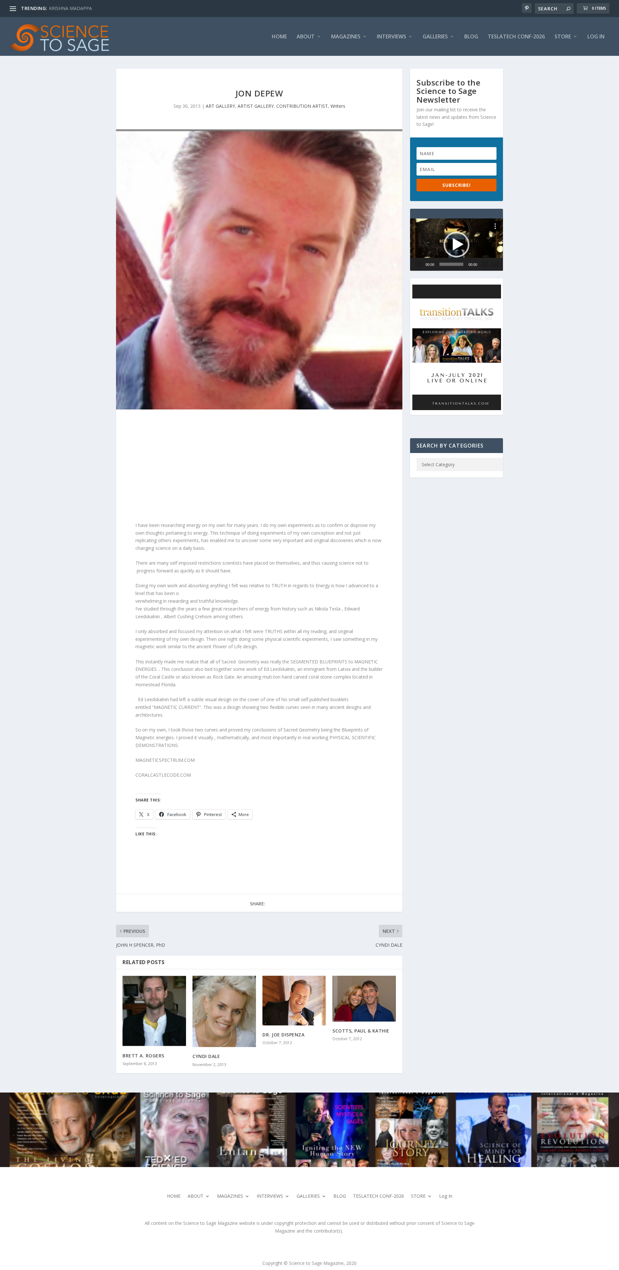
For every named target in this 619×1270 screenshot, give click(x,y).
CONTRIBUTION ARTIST (302, 106)
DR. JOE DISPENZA (283, 1035)
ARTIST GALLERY (256, 106)
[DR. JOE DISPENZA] (294, 1000)
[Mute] (485, 264)
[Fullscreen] (495, 264)
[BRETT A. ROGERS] (154, 1011)
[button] (456, 244)
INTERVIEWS (391, 37)
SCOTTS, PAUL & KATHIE (360, 1031)
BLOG (471, 37)
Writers (337, 106)
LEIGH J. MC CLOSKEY (72, 8)
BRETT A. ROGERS (143, 1056)
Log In (595, 37)
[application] (456, 244)
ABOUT (306, 37)
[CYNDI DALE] (224, 1011)
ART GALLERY (220, 106)
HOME (279, 37)
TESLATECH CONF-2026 (516, 37)
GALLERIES (435, 37)
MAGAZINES (345, 37)
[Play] (419, 264)
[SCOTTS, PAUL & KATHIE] (364, 999)
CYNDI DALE (206, 1056)
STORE (563, 37)
